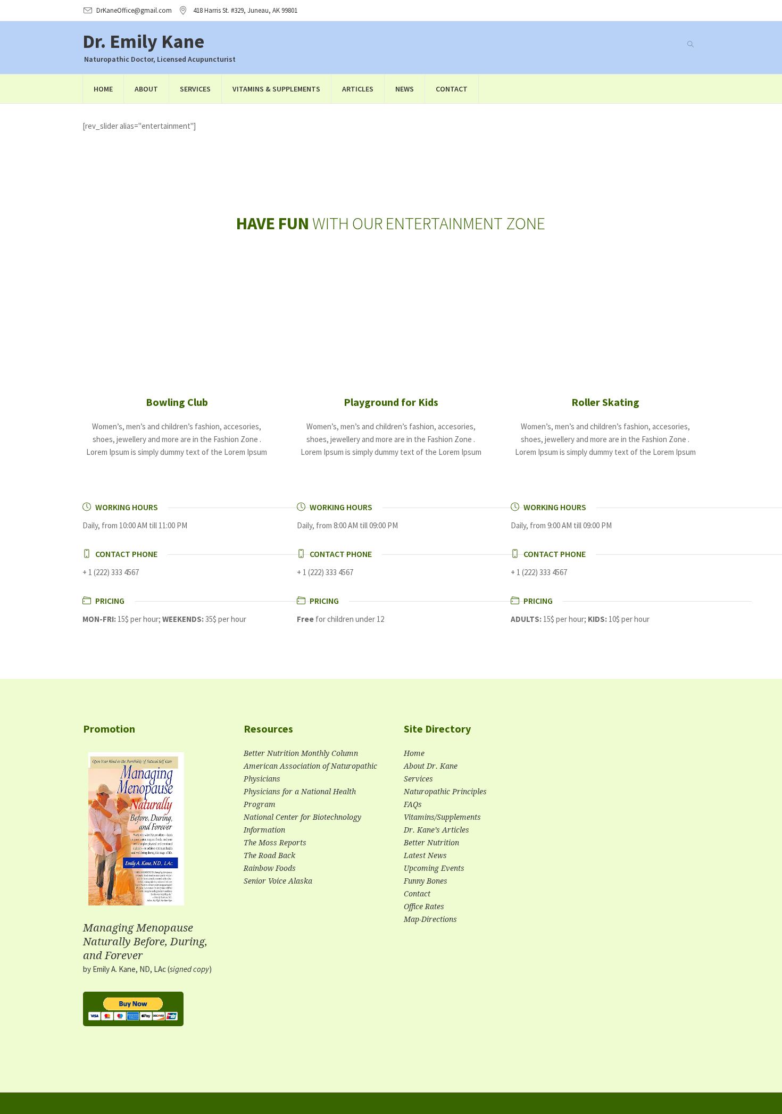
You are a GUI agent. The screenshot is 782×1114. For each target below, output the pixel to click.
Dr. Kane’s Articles (436, 830)
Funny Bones (425, 881)
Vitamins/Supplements (442, 817)
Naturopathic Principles (445, 791)
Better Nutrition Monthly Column (301, 753)
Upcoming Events (434, 868)
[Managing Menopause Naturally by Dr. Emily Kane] (136, 833)
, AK (245, 10)
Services (418, 779)
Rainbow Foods (270, 868)
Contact (417, 893)
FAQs (413, 804)
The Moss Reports (275, 842)
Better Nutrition (431, 842)
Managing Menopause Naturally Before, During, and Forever (145, 941)
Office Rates (424, 906)
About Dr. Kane (430, 766)
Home (414, 753)
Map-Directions (430, 919)
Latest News (425, 855)
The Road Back (269, 855)
